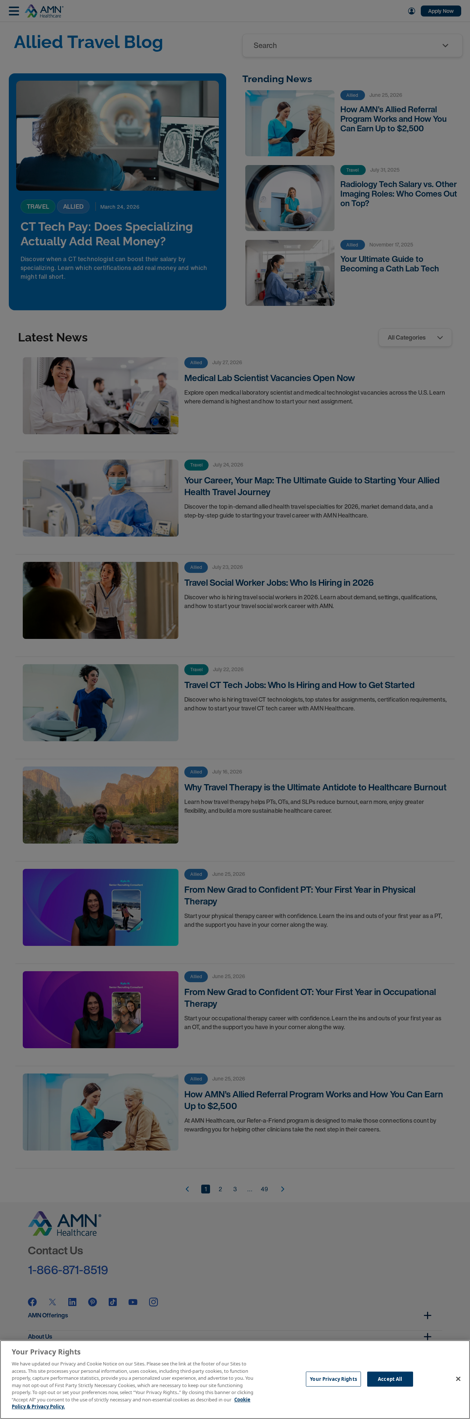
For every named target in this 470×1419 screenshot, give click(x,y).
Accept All (390, 1378)
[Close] (458, 1379)
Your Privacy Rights (333, 1378)
